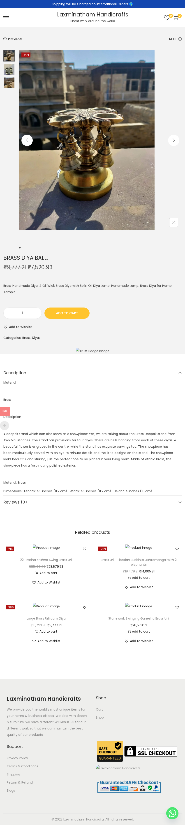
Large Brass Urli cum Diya (46, 618)
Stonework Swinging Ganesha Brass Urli (138, 618)
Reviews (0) (15, 502)
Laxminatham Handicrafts (92, 14)
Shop (100, 717)
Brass (26, 337)
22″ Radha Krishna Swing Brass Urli (46, 560)
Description (14, 373)
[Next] (173, 140)
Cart (99, 709)
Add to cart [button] (48, 573)
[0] (166, 18)
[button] (17, 327)
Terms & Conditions (22, 766)
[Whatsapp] (172, 813)
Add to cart (67, 313)
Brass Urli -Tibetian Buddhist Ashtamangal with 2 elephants (139, 562)
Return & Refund (20, 782)
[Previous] (27, 140)
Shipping (13, 774)
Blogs (11, 790)
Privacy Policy (17, 758)
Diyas (36, 337)
